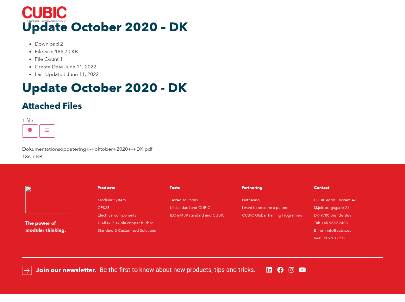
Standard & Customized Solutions (127, 230)
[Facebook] (280, 270)
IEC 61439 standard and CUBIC (197, 215)
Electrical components (117, 215)
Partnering (251, 200)
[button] (350, 14)
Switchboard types (181, 14)
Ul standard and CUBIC (190, 207)
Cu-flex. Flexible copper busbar (125, 222)
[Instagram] (291, 270)
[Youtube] (302, 270)
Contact (281, 14)
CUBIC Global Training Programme (272, 215)
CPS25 (103, 207)
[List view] (47, 131)
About (253, 14)
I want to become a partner (265, 207)
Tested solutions (184, 200)
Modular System (112, 200)
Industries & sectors (127, 14)
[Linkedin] (269, 270)
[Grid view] (30, 131)
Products (224, 14)
